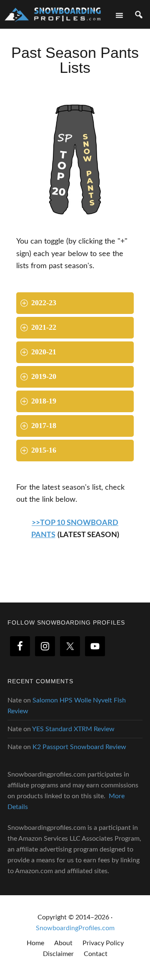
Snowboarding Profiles (52, 13)
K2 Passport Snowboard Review (79, 747)
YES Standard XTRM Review (73, 729)
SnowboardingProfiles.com (75, 928)
